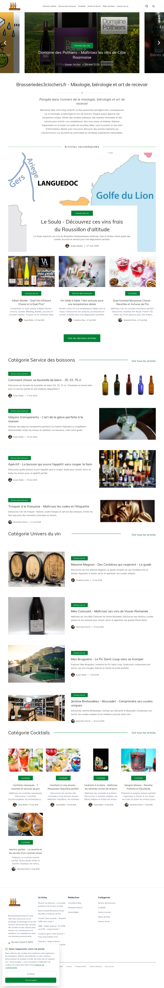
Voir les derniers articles (82, 338)
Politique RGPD (80, 966)
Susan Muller (73, 912)
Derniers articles (49, 6)
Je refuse (30, 974)
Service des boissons (67, 6)
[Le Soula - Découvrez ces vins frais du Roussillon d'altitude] (82, 202)
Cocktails (82, 6)
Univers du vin (123, 6)
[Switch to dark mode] (153, 6)
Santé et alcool (94, 6)
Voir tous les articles (144, 360)
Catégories (104, 897)
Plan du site (109, 966)
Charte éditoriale (95, 966)
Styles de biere (108, 6)
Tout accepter (31, 980)
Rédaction (73, 897)
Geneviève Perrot (75, 907)
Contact (69, 966)
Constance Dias (74, 903)
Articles (42, 897)
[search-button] (146, 6)
